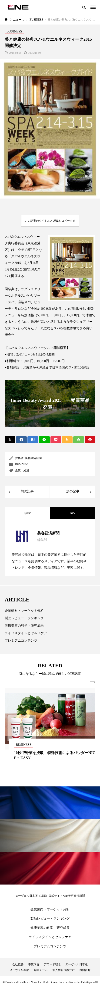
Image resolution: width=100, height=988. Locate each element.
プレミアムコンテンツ (21, 640)
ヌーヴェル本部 (19, 970)
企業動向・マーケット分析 (24, 610)
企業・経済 (22, 470)
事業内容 (33, 964)
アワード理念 (52, 964)
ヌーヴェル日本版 (76, 964)
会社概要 (17, 964)
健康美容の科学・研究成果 (24, 625)
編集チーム (41, 970)
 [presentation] (92, 681)
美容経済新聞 (33, 458)
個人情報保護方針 (63, 970)
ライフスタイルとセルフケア (26, 633)
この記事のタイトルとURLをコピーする (50, 220)
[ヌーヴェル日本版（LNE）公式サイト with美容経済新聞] (18, 7)
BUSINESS (22, 464)
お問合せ (84, 970)
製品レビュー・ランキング (24, 618)
